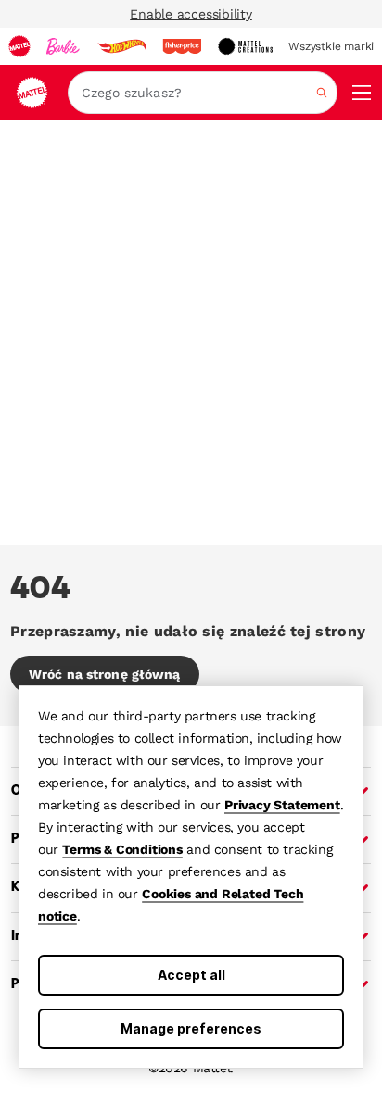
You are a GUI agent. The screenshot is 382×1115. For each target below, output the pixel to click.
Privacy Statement (282, 804)
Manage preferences (191, 1028)
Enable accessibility (191, 13)
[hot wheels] (121, 46)
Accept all (191, 975)
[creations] (245, 46)
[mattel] (19, 46)
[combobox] (202, 92)
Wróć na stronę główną (105, 674)
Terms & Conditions (122, 849)
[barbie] (63, 46)
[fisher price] (182, 46)
